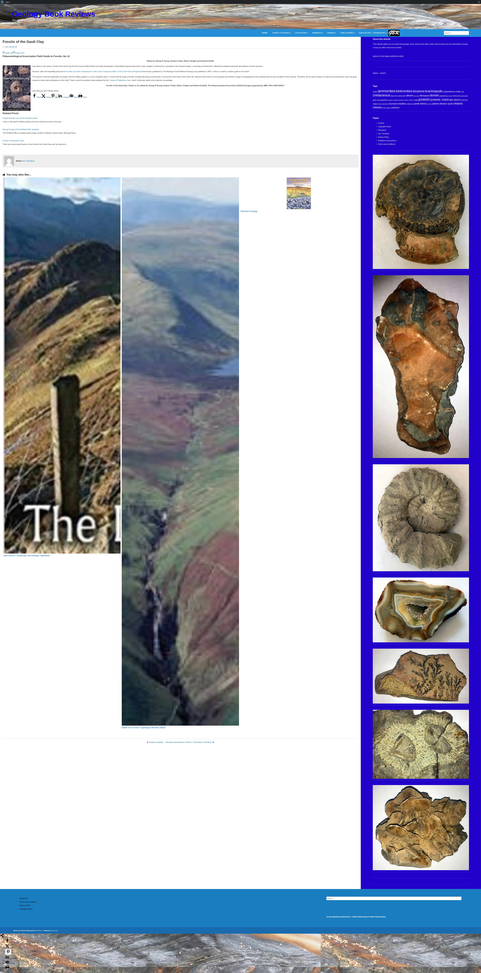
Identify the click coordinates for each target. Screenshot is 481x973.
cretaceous (381, 95)
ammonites (386, 91)
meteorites (385, 104)
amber (375, 92)
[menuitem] (2, 2)
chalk (458, 92)
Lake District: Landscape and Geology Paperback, (26, 555)
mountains (393, 104)
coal (462, 92)
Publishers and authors (387, 141)
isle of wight (413, 100)
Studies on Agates (156, 742)
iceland (395, 100)
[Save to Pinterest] (8, 952)
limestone (464, 100)
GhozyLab (54, 930)
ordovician (410, 104)
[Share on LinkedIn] (7, 958)
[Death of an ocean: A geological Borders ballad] (180, 451)
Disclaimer (382, 130)
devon (409, 95)
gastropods (464, 96)
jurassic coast (439, 99)
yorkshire (395, 108)
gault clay (376, 100)
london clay (377, 104)
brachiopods (433, 91)
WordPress (38, 930)
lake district (454, 100)
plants (435, 103)
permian (429, 104)
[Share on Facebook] (7, 942)
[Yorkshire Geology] (298, 193)
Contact (381, 123)
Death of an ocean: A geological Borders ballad (143, 727)
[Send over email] (7, 963)
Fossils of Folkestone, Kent (120, 80)
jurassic (424, 99)
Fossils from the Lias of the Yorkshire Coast (20, 118)
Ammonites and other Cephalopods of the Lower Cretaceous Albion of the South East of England (102, 71)
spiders (450, 104)
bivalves (419, 91)
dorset (434, 95)
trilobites (377, 107)
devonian (416, 96)
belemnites (404, 91)
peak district (420, 103)
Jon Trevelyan (11, 47)
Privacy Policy (383, 137)
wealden (388, 108)
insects (406, 100)
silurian (443, 103)
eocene (450, 96)
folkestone (456, 96)
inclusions (401, 100)
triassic (458, 103)
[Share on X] (7, 947)
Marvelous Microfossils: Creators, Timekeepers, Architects (189, 742)
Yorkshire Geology (248, 211)
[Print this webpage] (7, 969)
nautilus (402, 103)
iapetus (390, 100)
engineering (443, 96)
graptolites (384, 100)
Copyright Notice (384, 127)
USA (384, 108)
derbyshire (402, 96)
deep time (394, 96)
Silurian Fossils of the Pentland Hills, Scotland (21, 129)
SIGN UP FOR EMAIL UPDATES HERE (388, 56)
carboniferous (449, 92)
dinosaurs (424, 95)
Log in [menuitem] (7, 2)
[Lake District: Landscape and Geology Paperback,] (62, 365)
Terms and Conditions (386, 144)
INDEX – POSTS (379, 73)
